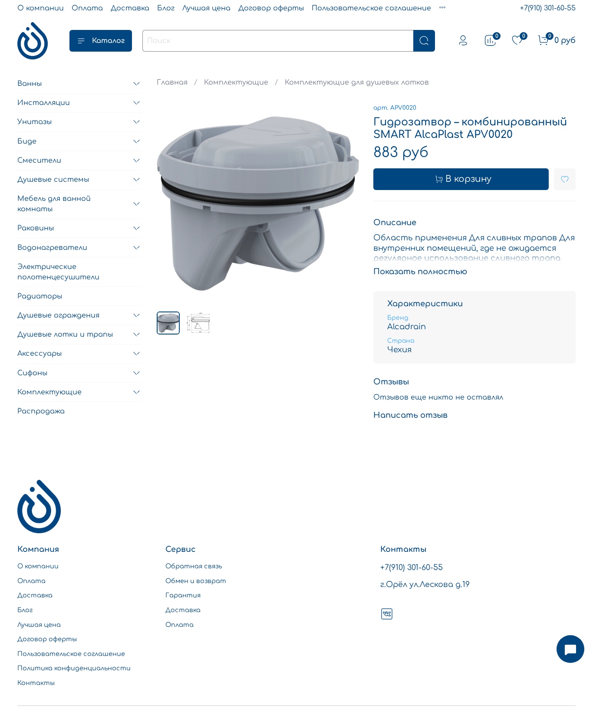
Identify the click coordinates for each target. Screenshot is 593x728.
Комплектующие (236, 82)
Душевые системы (53, 180)
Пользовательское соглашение (371, 8)
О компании (40, 8)
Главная (172, 82)
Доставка (130, 8)
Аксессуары (39, 353)
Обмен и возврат (195, 580)
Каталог (108, 41)
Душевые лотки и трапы (65, 334)
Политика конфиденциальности (74, 668)
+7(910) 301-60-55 (548, 8)
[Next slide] (345, 203)
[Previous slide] (170, 203)
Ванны (29, 84)
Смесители (39, 160)
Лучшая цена (206, 8)
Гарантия (183, 595)
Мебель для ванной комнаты (54, 204)
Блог (166, 8)
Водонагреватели (52, 248)
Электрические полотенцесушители (58, 272)
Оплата (87, 8)
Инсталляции (43, 103)
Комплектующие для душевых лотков (357, 82)
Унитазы (34, 122)
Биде (26, 141)
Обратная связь (193, 566)
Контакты (36, 682)
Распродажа (41, 411)
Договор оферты (271, 8)
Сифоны (32, 373)
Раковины (35, 228)
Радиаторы (39, 296)
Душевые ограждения (58, 315)
